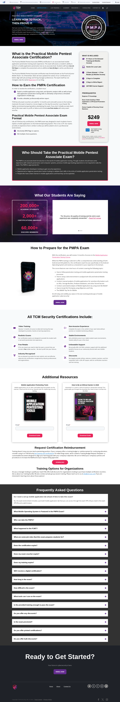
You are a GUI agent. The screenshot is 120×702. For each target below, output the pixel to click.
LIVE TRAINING (55, 8)
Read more (32, 80)
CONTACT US (96, 8)
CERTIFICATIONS (42, 8)
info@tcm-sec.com (89, 474)
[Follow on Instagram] (102, 686)
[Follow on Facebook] (98, 686)
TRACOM (66, 2)
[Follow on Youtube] (89, 686)
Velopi (74, 2)
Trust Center (38, 699)
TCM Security (57, 2)
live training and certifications (44, 453)
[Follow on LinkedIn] (106, 686)
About (58, 686)
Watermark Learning (85, 2)
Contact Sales (95, 2)
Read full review (95, 218)
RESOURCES (74, 8)
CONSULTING (86, 8)
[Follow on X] (93, 686)
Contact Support (106, 2)
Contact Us (67, 686)
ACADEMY (66, 8)
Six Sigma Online (46, 2)
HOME (33, 8)
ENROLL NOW (18, 40)
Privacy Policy (47, 699)
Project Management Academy (30, 2)
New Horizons (14, 2)
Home (51, 686)
